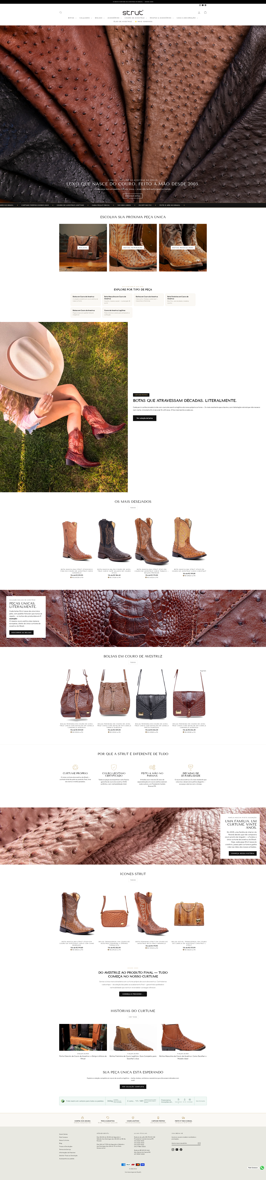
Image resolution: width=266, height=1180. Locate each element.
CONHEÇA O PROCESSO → (133, 994)
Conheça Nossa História (242, 853)
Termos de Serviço (65, 1149)
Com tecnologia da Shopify (133, 1172)
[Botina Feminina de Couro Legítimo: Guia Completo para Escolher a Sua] (133, 1037)
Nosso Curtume (64, 1140)
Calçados (85, 18)
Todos (133, 507)
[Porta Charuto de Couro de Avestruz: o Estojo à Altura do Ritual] (83, 1037)
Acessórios (114, 18)
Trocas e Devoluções (65, 1146)
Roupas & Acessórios (161, 18)
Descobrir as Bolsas (21, 632)
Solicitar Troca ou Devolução (68, 1155)
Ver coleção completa (133, 1086)
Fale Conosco (63, 1137)
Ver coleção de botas (145, 418)
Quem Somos (63, 1134)
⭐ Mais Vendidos (143, 21)
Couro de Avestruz (135, 18)
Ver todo (133, 1017)
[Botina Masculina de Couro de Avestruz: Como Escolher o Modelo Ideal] (183, 1037)
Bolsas (99, 18)
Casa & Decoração (186, 18)
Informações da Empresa (67, 1152)
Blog (60, 1143)
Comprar (77, 565)
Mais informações (200, 1101)
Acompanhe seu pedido (66, 1158)
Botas (71, 18)
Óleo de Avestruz (123, 21)
